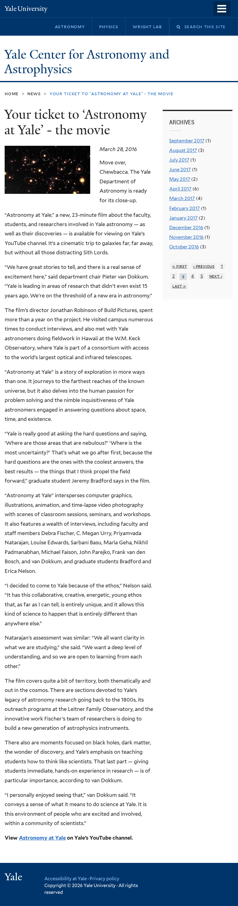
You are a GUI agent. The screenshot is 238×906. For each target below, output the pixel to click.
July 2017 (179, 160)
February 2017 (184, 208)
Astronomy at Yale (42, 838)
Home (12, 93)
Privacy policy (104, 878)
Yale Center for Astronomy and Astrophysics (87, 62)
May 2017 (179, 179)
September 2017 (187, 141)
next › (215, 276)
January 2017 (183, 218)
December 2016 (186, 227)
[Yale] (14, 877)
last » (179, 285)
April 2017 (180, 189)
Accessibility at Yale (65, 878)
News (34, 93)
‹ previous (203, 266)
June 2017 (180, 169)
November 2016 (186, 237)
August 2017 (183, 150)
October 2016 (184, 247)
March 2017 (182, 198)
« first (179, 266)
